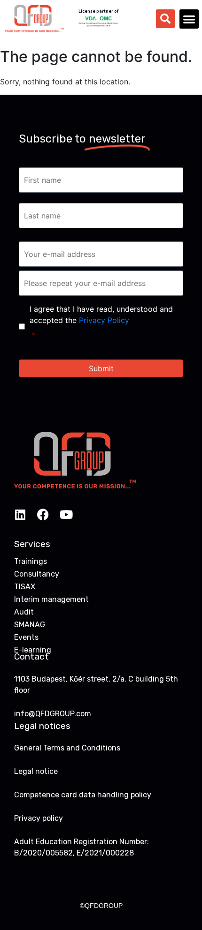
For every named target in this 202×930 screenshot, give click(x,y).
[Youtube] (66, 514)
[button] (189, 19)
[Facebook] (43, 514)
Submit (101, 368)
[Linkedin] (20, 514)
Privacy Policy (104, 320)
